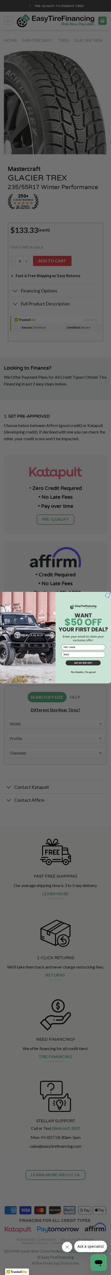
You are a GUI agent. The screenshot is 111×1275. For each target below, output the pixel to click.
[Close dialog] (107, 595)
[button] (83, 663)
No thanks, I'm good (83, 672)
